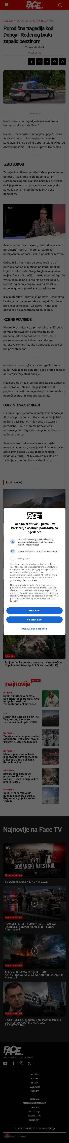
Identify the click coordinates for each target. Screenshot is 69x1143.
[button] (34, 558)
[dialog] (35, 571)
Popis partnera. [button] (30, 580)
